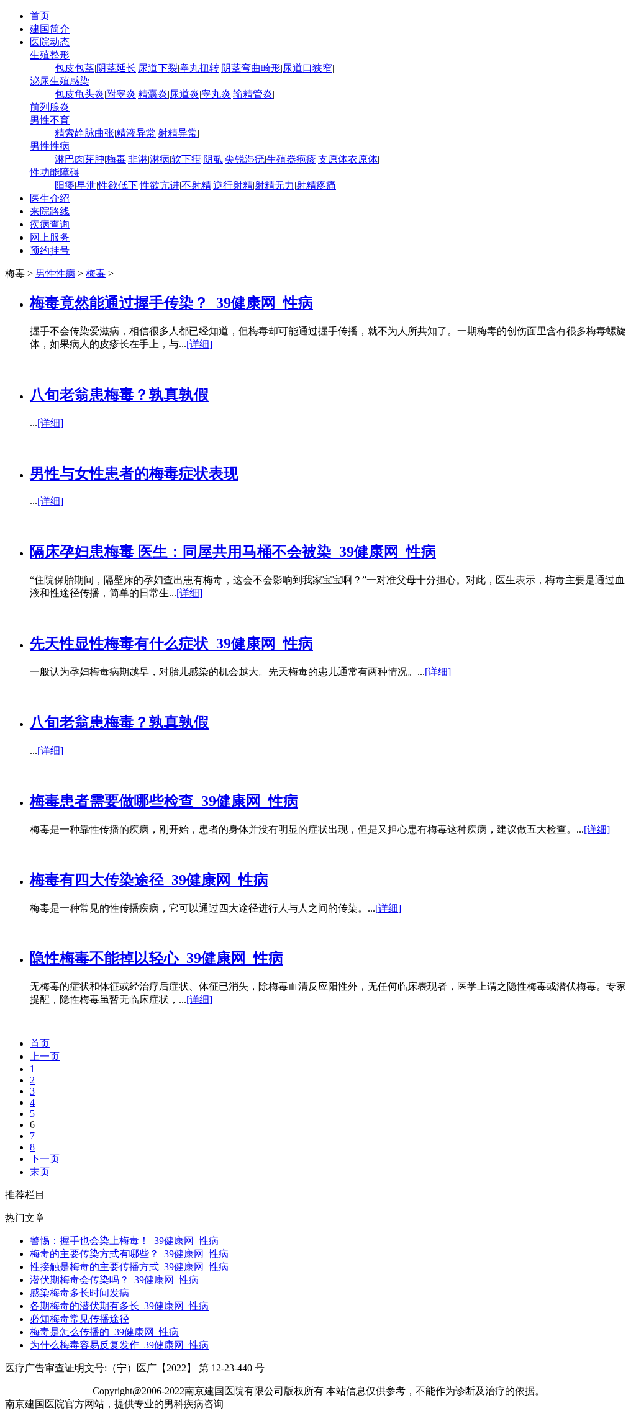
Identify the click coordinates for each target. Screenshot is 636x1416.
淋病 (160, 159)
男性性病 (50, 146)
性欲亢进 (159, 185)
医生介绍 (50, 198)
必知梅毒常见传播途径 (79, 1319)
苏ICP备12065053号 (47, 1391)
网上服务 (50, 237)
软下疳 (186, 159)
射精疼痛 (316, 185)
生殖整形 (50, 55)
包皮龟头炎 (79, 94)
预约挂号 (50, 250)
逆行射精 (233, 185)
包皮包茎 (74, 68)
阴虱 (213, 159)
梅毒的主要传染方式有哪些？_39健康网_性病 (129, 1253)
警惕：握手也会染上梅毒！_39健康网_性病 (124, 1240)
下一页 (45, 1159)
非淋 (138, 159)
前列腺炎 (50, 107)
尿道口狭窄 (307, 68)
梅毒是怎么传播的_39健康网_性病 (104, 1332)
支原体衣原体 (348, 159)
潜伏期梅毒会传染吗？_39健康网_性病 (114, 1280)
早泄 (86, 185)
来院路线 (50, 211)
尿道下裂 (158, 68)
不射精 (196, 185)
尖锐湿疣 (245, 159)
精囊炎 (153, 94)
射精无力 (274, 185)
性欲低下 (118, 185)
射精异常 (178, 133)
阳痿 (65, 185)
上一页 (45, 1056)
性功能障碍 (55, 172)
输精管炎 (253, 94)
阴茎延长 (116, 68)
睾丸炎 (216, 94)
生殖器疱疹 (291, 159)
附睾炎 (121, 94)
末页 (40, 1172)
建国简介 (50, 29)
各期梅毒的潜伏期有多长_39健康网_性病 (119, 1306)
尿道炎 (184, 94)
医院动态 (50, 42)
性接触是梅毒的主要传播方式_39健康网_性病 (129, 1266)
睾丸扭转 (199, 68)
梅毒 (116, 159)
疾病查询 (50, 224)
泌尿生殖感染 (59, 81)
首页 (40, 16)
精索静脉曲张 (84, 133)
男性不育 (50, 120)
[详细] (199, 344)
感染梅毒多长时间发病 (79, 1293)
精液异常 (136, 133)
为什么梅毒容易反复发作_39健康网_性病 (119, 1345)
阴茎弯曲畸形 (251, 68)
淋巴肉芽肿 (79, 159)
